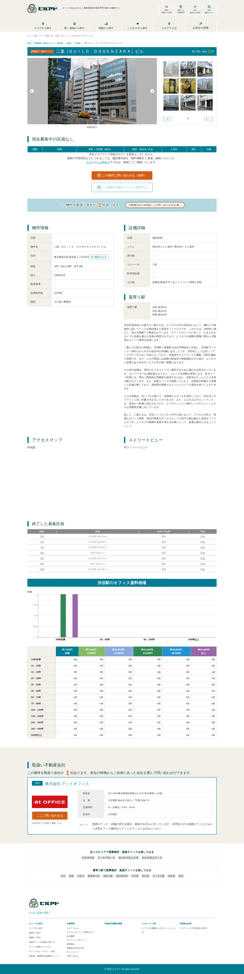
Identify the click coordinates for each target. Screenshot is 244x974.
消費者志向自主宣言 (75, 948)
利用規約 (71, 944)
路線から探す (35, 933)
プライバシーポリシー (76, 940)
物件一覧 (49, 36)
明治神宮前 (122, 876)
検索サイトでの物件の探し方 (42, 942)
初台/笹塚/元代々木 (152, 857)
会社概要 (71, 936)
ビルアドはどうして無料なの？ (80, 932)
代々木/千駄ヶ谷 (106, 857)
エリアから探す (36, 928)
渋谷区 (69, 43)
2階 (42, 536)
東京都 (60, 43)
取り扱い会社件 (203, 51)
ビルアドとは (73, 928)
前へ (168, 119)
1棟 (159, 672)
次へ (207, 119)
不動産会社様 (185, 923)
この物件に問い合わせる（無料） (124, 175)
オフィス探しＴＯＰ (35, 36)
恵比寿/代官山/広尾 (128, 857)
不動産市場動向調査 (113, 923)
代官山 (80, 876)
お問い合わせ (73, 956)
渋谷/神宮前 (88, 857)
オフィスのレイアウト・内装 (42, 951)
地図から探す (35, 937)
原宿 (181, 876)
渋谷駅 (77, 43)
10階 (42, 569)
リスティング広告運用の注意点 (193, 928)
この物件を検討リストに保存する (124, 187)
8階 (42, 553)
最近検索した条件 (166, 11)
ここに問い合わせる (49, 815)
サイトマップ (73, 952)
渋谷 (63, 876)
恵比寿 (145, 876)
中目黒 (134, 876)
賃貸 (29, 43)
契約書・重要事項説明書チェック (44, 956)
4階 (42, 542)
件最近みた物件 (195, 11)
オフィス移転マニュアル (40, 947)
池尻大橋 (108, 876)
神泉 (71, 876)
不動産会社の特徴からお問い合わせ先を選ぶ (155, 205)
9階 (42, 558)
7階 (42, 547)
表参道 (171, 876)
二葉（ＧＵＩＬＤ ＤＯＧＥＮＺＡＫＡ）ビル (102, 43)
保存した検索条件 (180, 11)
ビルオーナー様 (149, 923)
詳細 (202, 536)
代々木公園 (158, 876)
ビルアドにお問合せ (98, 162)
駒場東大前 (94, 876)
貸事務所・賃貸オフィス (44, 43)
